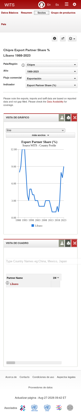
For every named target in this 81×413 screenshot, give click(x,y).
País (3, 24)
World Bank (71, 407)
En (49, 4)
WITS (9, 4)
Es (57, 4)
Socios (42, 12)
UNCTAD (35, 407)
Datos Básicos (9, 12)
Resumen (26, 12)
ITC (23, 407)
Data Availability (55, 101)
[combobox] (35, 130)
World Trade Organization (59, 407)
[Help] (54, 38)
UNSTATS (47, 407)
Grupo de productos (63, 12)
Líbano (14, 284)
